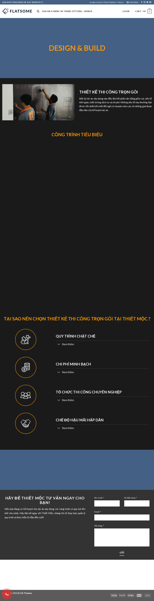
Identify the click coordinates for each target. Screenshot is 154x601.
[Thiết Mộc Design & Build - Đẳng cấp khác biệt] (17, 11)
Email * (97, 512)
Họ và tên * (99, 498)
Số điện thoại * (130, 498)
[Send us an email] (150, 2)
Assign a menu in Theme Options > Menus (106, 2)
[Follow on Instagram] (144, 2)
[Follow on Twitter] (147, 2)
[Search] (38, 11)
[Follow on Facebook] (142, 2)
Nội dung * (99, 526)
